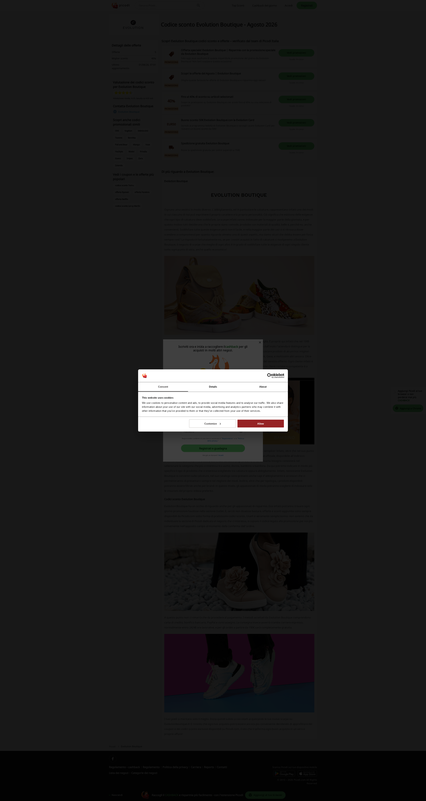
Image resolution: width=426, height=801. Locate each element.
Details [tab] (213, 386)
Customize (210, 423)
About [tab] (263, 386)
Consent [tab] (163, 386)
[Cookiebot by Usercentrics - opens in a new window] (269, 375)
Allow (260, 423)
